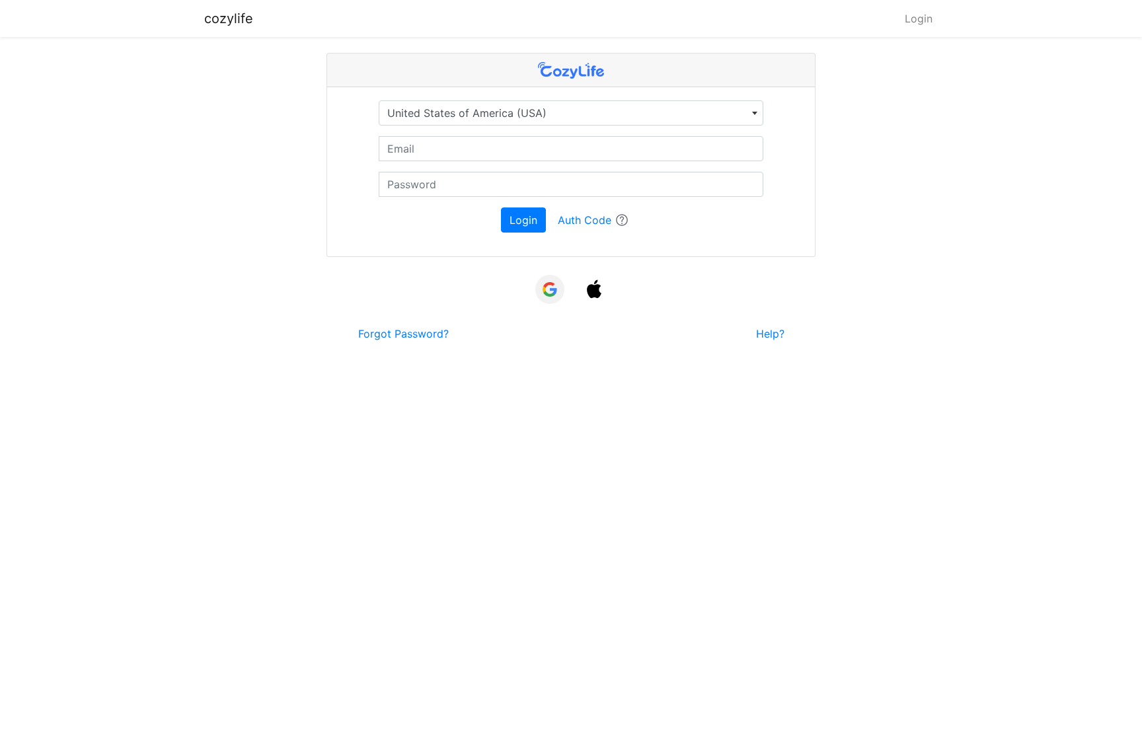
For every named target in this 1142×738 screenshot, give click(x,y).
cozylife (228, 18)
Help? (770, 333)
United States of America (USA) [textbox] (467, 113)
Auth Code (584, 220)
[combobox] (571, 113)
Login (919, 18)
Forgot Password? (403, 333)
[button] (594, 291)
